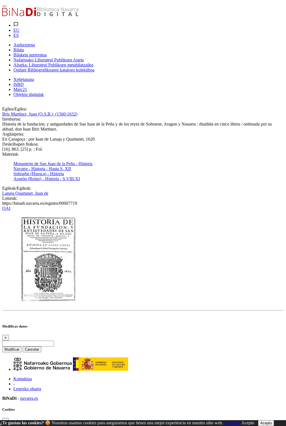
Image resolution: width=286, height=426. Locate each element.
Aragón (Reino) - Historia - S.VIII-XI (46, 178)
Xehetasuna (23, 79)
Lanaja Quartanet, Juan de (25, 193)
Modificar (11, 349)
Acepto (247, 422)
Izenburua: (11, 119)
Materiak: (10, 154)
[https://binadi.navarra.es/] (40, 14)
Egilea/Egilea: (14, 109)
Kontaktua (22, 378)
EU (16, 30)
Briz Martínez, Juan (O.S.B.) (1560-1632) (39, 114)
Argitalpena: (13, 134)
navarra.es (29, 398)
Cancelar (32, 349)
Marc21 (20, 89)
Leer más (232, 422)
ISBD (18, 84)
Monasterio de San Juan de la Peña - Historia (52, 163)
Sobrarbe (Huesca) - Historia (38, 173)
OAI (6, 208)
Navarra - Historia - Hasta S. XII (42, 168)
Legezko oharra (27, 388)
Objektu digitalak (28, 94)
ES (16, 35)
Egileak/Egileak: (16, 188)
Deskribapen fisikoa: (20, 144)
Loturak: (9, 198)
